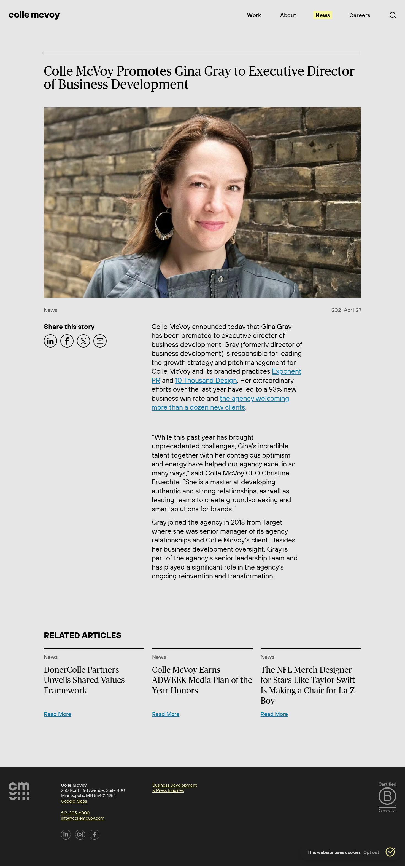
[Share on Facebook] (67, 341)
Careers (359, 15)
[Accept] (390, 852)
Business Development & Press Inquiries (174, 787)
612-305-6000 (75, 813)
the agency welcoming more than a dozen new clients (220, 403)
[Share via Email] (100, 341)
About (288, 15)
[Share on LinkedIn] (50, 341)
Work (254, 15)
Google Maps (74, 801)
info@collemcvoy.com (82, 818)
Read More (57, 713)
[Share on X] (83, 341)
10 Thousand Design (206, 380)
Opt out (371, 852)
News (322, 15)
